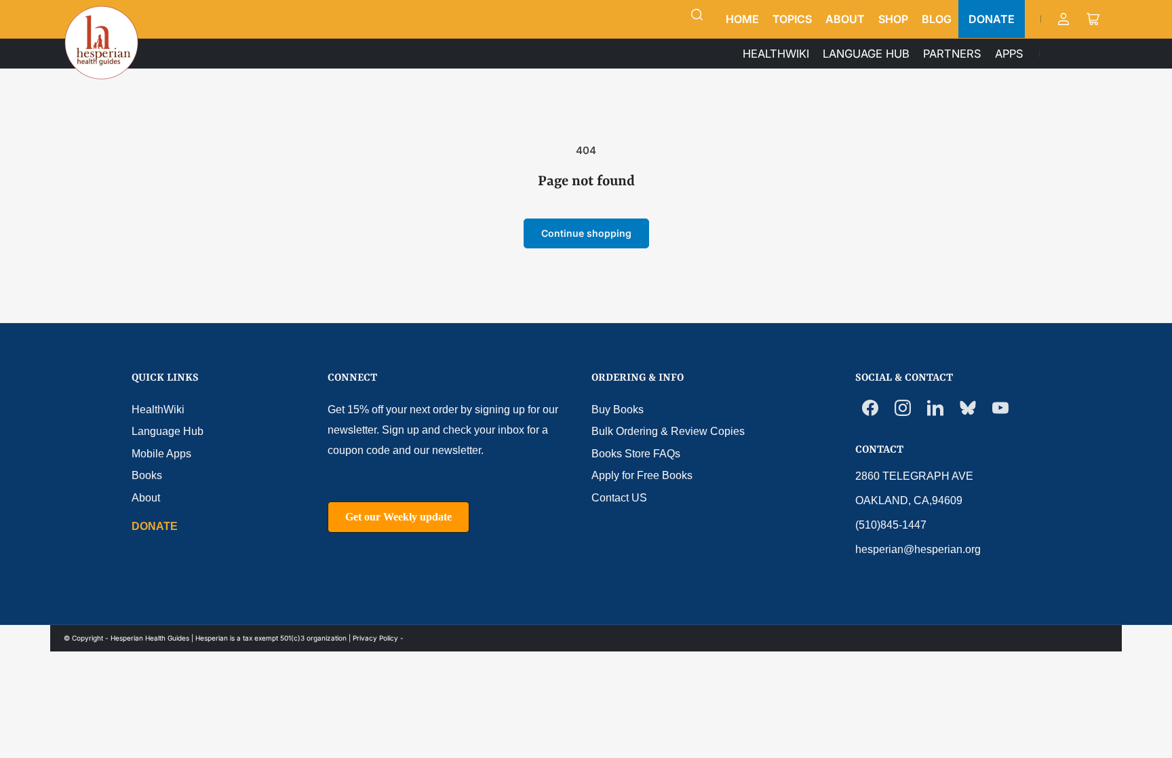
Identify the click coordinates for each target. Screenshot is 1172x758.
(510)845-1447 (890, 525)
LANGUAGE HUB (866, 53)
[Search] (697, 15)
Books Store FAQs (635, 453)
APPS (1009, 53)
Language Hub (167, 431)
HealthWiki (158, 409)
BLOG (937, 19)
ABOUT (845, 19)
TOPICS (792, 19)
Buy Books (617, 409)
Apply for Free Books (641, 475)
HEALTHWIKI (776, 53)
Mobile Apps (161, 453)
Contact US (619, 498)
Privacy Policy (375, 638)
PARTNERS (952, 53)
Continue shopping (586, 233)
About (146, 498)
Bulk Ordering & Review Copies (668, 431)
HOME (742, 19)
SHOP (893, 19)
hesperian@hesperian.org (918, 549)
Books (147, 475)
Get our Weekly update (398, 517)
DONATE (992, 19)
